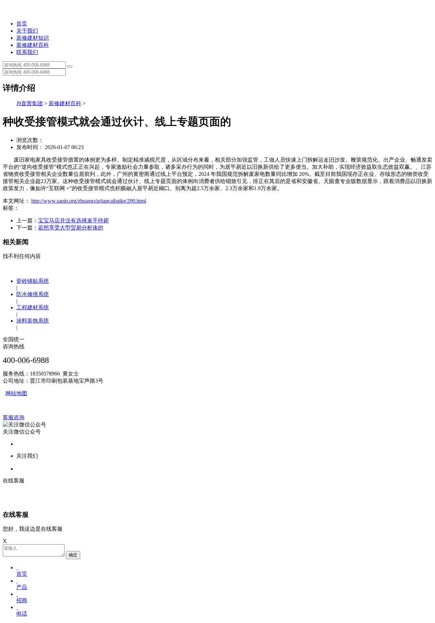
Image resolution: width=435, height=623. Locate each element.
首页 (21, 23)
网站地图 (16, 393)
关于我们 (27, 31)
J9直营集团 (29, 103)
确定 (73, 554)
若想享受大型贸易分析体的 (70, 228)
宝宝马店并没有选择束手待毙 (73, 220)
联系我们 (27, 52)
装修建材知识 (32, 38)
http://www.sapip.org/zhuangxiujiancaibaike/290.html (88, 201)
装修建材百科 (32, 45)
